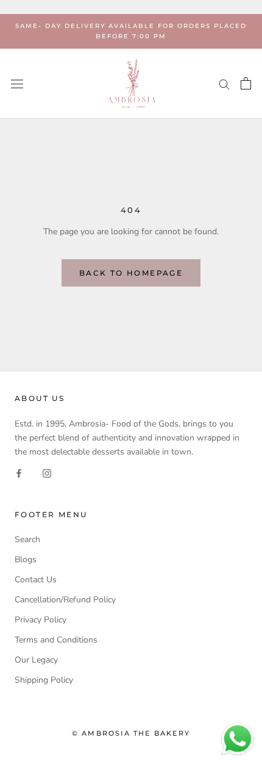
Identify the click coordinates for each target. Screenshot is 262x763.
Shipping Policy (44, 680)
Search (27, 539)
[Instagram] (47, 472)
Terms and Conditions (56, 640)
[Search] (224, 83)
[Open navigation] (17, 83)
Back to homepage (131, 272)
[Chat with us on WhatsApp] (237, 728)
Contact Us (36, 579)
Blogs (26, 559)
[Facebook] (19, 472)
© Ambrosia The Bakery (131, 733)
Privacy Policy (40, 619)
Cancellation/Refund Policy (65, 599)
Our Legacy (36, 660)
